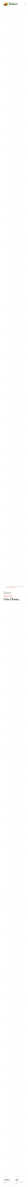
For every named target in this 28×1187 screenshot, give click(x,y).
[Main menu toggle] (25, 4)
